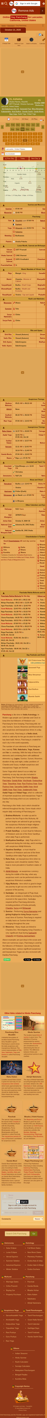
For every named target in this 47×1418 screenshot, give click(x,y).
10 (10, 137)
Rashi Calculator (21, 1362)
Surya (16, 908)
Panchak (30, 1282)
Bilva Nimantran (37, 109)
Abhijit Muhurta (12, 871)
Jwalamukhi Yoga (30, 790)
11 (15, 137)
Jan (7, 125)
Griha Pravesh (12, 1286)
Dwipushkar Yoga (13, 1324)
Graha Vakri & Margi (35, 1265)
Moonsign (8, 303)
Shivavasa (8, 495)
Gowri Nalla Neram (35, 1320)
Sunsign (8, 309)
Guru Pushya (11, 1337)
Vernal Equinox (12, 1257)
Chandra (9, 908)
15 (35, 137)
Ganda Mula (17, 780)
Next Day (35, 158)
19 (15, 140)
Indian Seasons (21, 1353)
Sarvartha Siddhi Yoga (23, 786)
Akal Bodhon (16, 111)
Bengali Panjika (21, 1375)
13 (25, 137)
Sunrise (9, 209)
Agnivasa (8, 491)
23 (35, 140)
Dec (32, 129)
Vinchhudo (27, 780)
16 (40, 137)
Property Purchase (13, 1294)
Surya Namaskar (31, 911)
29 (28, 144)
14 (30, 137)
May (28, 125)
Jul (38, 125)
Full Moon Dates (33, 1248)
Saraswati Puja (25, 109)
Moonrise (8, 213)
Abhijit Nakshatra (34, 1303)
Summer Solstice (13, 1261)
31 (38, 144)
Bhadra (35, 777)
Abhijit (9, 409)
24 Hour (25, 119)
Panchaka (7, 780)
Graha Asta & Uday (35, 1261)
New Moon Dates (34, 1252)
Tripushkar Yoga (14, 783)
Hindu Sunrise (20, 1358)
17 (5, 140)
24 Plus (34, 119)
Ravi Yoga (13, 114)
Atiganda (18, 228)
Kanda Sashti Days (35, 1337)
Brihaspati (27, 908)
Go (33, 1234)
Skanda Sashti (27, 111)
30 (33, 144)
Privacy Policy (23, 1410)
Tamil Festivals (33, 1332)
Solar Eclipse (11, 1248)
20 (20, 140)
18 (10, 140)
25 (8, 144)
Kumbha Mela (20, 1379)
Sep (17, 129)
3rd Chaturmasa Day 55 (10, 109)
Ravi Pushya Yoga (29, 783)
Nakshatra (31, 1299)
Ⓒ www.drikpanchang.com (22, 1408)
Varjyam (8, 447)
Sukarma (18, 232)
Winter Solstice (12, 1269)
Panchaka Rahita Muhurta (11, 596)
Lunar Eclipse (11, 1252)
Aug (12, 129)
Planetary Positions (35, 1257)
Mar (18, 125)
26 (13, 144)
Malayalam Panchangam (25, 1370)
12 (20, 137)
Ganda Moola (38, 111)
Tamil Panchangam (35, 1315)
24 (40, 140)
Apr (23, 125)
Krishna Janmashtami (26, 936)
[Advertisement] (23, 72)
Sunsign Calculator (22, 1366)
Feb (12, 125)
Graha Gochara (33, 1269)
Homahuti (8, 484)
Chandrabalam (14, 541)
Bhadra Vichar (33, 1290)
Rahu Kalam (7, 431)
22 (30, 140)
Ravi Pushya (11, 1332)
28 (23, 144)
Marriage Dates (12, 1282)
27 (18, 144)
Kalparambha (6, 111)
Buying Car (10, 1290)
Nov (27, 129)
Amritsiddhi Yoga (12, 1320)
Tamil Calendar (34, 1324)
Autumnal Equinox (13, 1265)
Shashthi (18, 221)
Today (22, 158)
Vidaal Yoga (31, 114)
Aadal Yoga (22, 114)
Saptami (18, 224)
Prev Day (9, 158)
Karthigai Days (33, 1328)
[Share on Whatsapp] (7, 959)
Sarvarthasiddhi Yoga (14, 1315)
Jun (33, 125)
